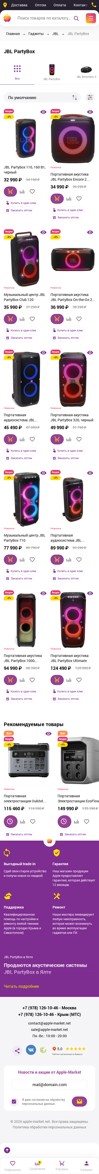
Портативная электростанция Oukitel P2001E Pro (23, 799)
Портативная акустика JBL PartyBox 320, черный (72, 417)
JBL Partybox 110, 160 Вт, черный (24, 170)
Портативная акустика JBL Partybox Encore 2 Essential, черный (70, 177)
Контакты (82, 5)
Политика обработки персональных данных (49, 1127)
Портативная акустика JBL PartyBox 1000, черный (23, 658)
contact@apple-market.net (49, 1023)
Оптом (40, 5)
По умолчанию (22, 97)
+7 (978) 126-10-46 (40, 1008)
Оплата (60, 5)
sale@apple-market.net (49, 1029)
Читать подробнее (21, 986)
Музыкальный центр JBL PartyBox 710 (24, 538)
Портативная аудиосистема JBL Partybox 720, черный (68, 538)
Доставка (19, 5)
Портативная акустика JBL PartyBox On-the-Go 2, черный (72, 297)
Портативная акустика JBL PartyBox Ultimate (70, 658)
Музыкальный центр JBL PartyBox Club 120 (24, 297)
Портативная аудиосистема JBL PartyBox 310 (19, 418)
